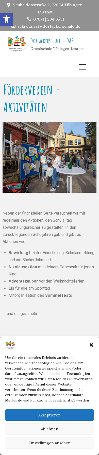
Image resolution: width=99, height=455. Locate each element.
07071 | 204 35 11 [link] (48, 19)
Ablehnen (49, 429)
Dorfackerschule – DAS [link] (52, 41)
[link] (6, 19)
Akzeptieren (49, 415)
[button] (91, 344)
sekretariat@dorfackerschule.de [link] (49, 26)
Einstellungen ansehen (49, 443)
